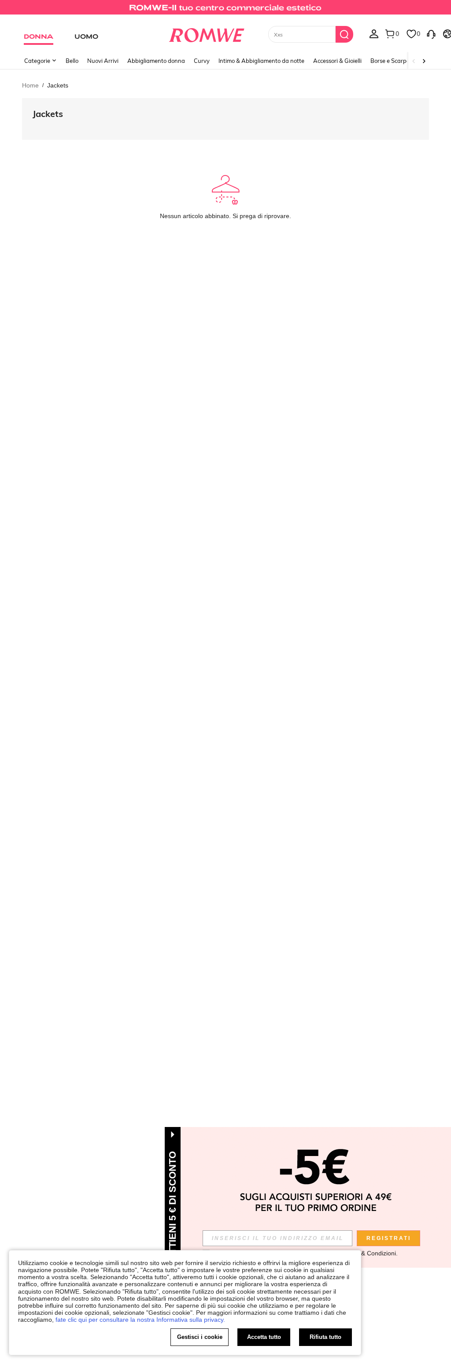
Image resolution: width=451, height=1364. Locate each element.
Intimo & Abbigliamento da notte (261, 60)
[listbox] (373, 33)
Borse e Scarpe (390, 60)
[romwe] (206, 33)
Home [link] (30, 85)
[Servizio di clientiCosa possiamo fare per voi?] (431, 33)
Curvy (202, 60)
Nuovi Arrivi (102, 60)
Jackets (48, 114)
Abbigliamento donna (156, 60)
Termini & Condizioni (367, 1253)
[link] (225, 10)
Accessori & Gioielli (337, 60)
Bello (72, 60)
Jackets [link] (57, 85)
